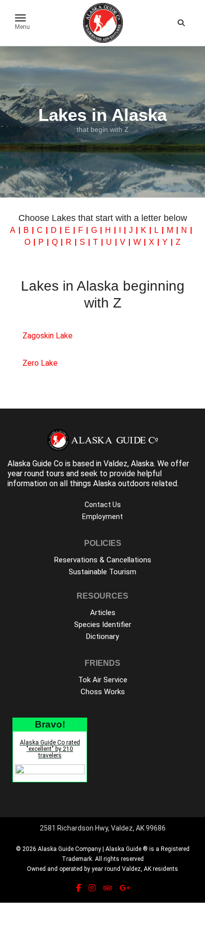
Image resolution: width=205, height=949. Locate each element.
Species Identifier (102, 624)
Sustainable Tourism (102, 571)
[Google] (124, 888)
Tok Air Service (102, 679)
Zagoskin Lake (47, 335)
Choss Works (103, 691)
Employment (102, 517)
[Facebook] (78, 888)
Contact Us (103, 505)
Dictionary (102, 636)
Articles (102, 612)
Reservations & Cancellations (102, 559)
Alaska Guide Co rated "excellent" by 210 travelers (50, 749)
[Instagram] (92, 888)
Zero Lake (40, 363)
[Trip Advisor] (107, 888)
